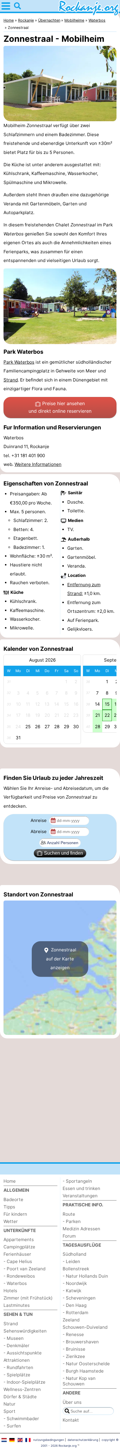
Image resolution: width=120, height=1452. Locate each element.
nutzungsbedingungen (48, 1439)
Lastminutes (16, 1305)
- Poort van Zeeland (24, 1268)
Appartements (18, 1239)
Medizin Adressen (81, 1228)
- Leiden (71, 1261)
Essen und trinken (81, 1188)
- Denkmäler (16, 1345)
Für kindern (15, 1214)
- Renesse (73, 1334)
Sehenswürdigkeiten (25, 1331)
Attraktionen (16, 1360)
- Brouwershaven (81, 1342)
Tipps (9, 1207)
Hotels (10, 1290)
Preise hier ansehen (60, 407)
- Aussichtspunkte (22, 1353)
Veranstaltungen (80, 1195)
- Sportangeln (77, 1181)
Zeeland (71, 1320)
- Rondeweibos (19, 1276)
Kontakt (71, 1420)
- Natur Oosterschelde (86, 1363)
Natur (9, 1404)
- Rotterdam (75, 1312)
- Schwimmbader (21, 1418)
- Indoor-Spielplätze (24, 1382)
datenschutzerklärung (83, 1439)
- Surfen (12, 1426)
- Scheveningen (79, 1298)
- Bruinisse (74, 1349)
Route (69, 1214)
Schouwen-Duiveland (85, 1327)
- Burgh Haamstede (83, 1371)
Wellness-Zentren (22, 1389)
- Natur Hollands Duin (85, 1276)
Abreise (39, 831)
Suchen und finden (63, 853)
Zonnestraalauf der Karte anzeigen (61, 958)
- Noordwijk (75, 1283)
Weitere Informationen (38, 464)
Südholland (74, 1254)
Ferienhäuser (17, 1254)
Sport (9, 1411)
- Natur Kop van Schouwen (79, 1381)
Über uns (72, 1402)
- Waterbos (15, 1283)
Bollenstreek (76, 1268)
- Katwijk (72, 1290)
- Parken (72, 1221)
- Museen (13, 1338)
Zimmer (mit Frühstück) (28, 1298)
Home (9, 1181)
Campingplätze (19, 1247)
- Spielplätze (16, 1375)
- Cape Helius (17, 1261)
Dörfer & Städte (20, 1396)
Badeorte (13, 1199)
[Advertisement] (60, 758)
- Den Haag (75, 1305)
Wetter (10, 1221)
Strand (10, 380)
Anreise (39, 820)
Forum (69, 1236)
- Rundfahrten (18, 1367)
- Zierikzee (74, 1356)
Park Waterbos (18, 362)
